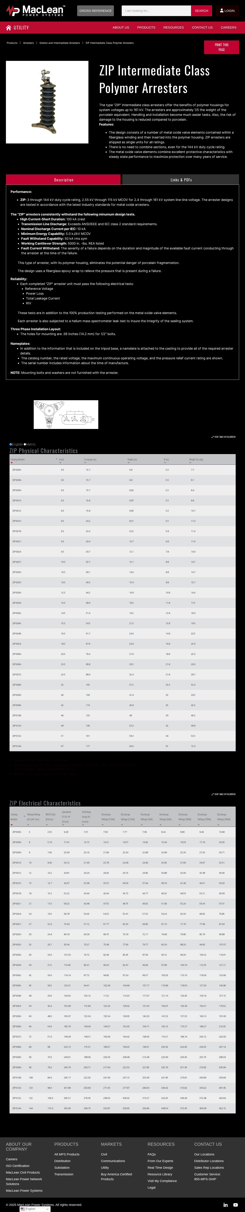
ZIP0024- (17, 551)
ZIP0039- (17, 602)
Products (12, 42)
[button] (95, 10)
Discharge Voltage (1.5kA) (108, 816)
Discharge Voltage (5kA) (165, 816)
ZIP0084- (17, 684)
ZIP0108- (17, 715)
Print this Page (221, 47)
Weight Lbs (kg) (196, 459)
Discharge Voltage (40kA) (223, 816)
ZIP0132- (17, 735)
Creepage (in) (90, 459)
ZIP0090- (17, 694)
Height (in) (132, 459)
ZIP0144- (17, 746)
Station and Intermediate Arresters (59, 42)
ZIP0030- (17, 572)
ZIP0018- (17, 531)
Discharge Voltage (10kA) (184, 816)
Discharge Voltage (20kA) (204, 816)
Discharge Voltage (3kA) (147, 816)
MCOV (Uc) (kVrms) (50, 816)
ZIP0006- (17, 480)
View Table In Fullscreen (225, 436)
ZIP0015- (17, 521)
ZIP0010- (17, 500)
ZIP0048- (17, 633)
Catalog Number (18, 459)
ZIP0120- (17, 725)
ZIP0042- (17, 613)
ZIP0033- (17, 582)
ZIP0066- (17, 664)
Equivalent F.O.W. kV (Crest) (66, 816)
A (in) (61, 459)
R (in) (166, 459)
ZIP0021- (17, 541)
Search (201, 11)
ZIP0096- (17, 705)
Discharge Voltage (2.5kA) (128, 816)
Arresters (28, 42)
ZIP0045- (17, 623)
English (30, 1208)
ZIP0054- (17, 643)
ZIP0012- (17, 510)
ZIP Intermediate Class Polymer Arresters (110, 42)
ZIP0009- (17, 490)
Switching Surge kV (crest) (86, 816)
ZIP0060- (17, 654)
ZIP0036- (17, 592)
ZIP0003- (17, 469)
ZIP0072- (17, 674)
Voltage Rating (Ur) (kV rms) (33, 816)
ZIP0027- (17, 561)
